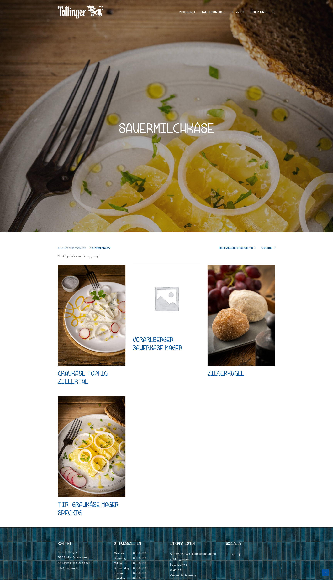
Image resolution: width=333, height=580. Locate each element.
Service (238, 12)
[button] (273, 12)
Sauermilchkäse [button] (100, 248)
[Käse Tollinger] (80, 12)
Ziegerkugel (225, 373)
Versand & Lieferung (183, 575)
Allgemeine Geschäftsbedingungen (193, 554)
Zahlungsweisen (180, 559)
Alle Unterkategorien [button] (72, 248)
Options (266, 247)
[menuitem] (187, 12)
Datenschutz (178, 564)
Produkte (187, 12)
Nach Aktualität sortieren (236, 247)
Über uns (259, 12)
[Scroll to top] (325, 572)
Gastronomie (213, 12)
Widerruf (175, 570)
